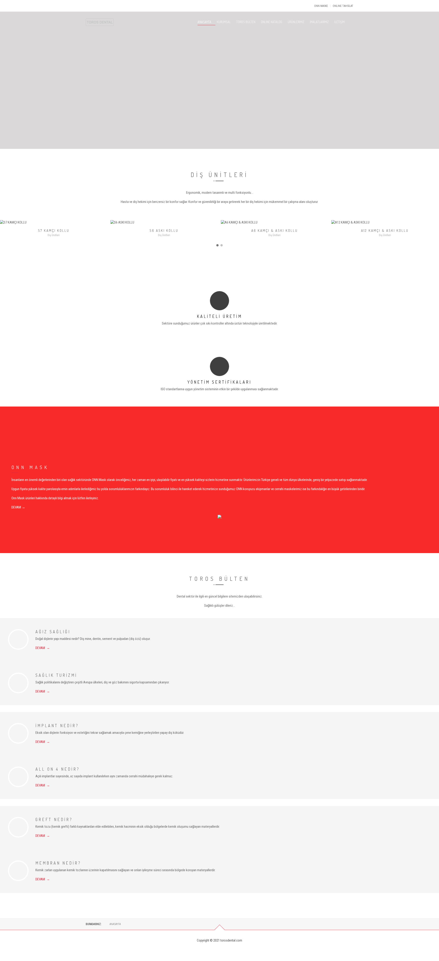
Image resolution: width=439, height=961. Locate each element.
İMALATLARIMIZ (319, 22)
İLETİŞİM (339, 22)
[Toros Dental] (100, 15)
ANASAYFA (204, 22)
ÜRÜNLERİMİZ (296, 22)
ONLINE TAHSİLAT (343, 6)
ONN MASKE (321, 6)
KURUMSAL (224, 22)
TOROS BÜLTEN (245, 22)
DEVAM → (18, 507)
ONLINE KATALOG (271, 22)
